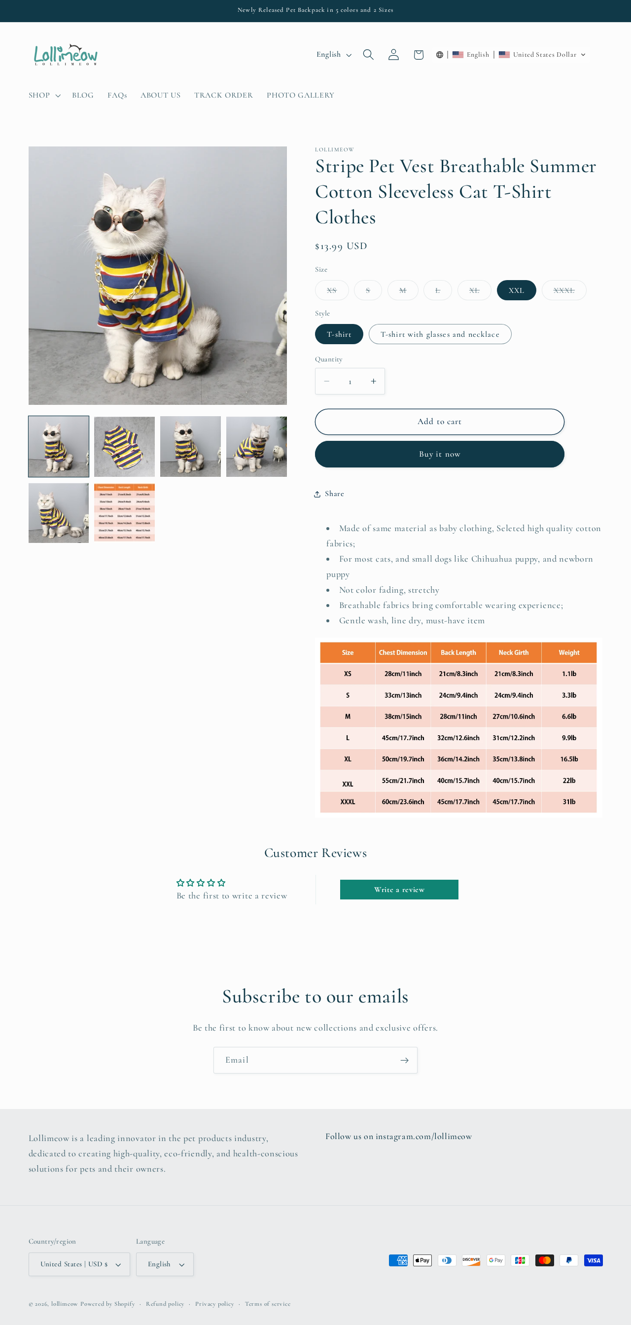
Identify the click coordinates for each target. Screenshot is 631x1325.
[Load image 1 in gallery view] (59, 446)
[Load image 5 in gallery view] (59, 512)
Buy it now (440, 454)
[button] (44, 95)
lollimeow (64, 1304)
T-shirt (339, 334)
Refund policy (165, 1304)
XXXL (570, 292)
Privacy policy (214, 1304)
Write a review (399, 890)
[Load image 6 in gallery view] (124, 512)
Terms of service (268, 1304)
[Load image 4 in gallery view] (256, 446)
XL (480, 292)
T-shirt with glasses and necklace (440, 334)
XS (338, 292)
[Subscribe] (404, 1060)
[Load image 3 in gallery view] (190, 446)
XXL (517, 290)
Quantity (329, 359)
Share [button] (334, 494)
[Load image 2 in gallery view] (124, 446)
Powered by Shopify (107, 1304)
